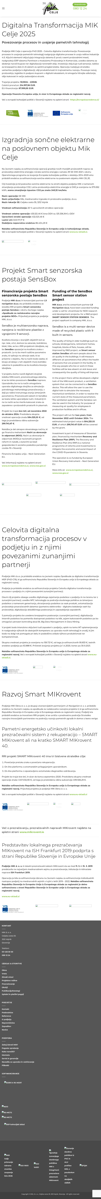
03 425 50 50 (7, 952)
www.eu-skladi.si (78, 232)
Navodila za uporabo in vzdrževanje (18, 1062)
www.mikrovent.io (32, 832)
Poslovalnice (7, 1013)
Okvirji (5, 988)
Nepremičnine (8, 1023)
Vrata (4, 974)
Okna (4, 970)
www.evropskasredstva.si (15, 466)
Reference (6, 1016)
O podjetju (6, 1020)
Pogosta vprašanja (10, 1048)
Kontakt (5, 1009)
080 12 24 (80, 8)
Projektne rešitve (9, 981)
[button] (3, 8)
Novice (5, 1030)
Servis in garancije (10, 1059)
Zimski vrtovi (7, 977)
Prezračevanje (8, 984)
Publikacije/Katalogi (11, 991)
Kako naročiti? (8, 1052)
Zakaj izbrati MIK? (10, 1045)
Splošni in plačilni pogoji (13, 994)
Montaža (6, 1055)
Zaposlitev (6, 1026)
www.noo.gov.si (38, 466)
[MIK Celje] (50, 8)
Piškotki (5, 1066)
